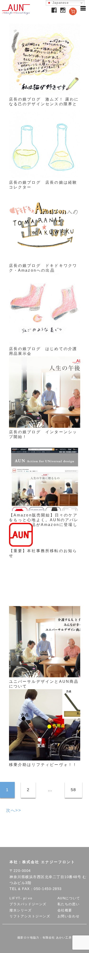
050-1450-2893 (48, 889)
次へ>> (13, 810)
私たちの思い (68, 904)
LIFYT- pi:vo (20, 898)
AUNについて (68, 898)
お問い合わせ (68, 916)
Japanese (60, 3)
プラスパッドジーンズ (28, 904)
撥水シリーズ (20, 910)
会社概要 (64, 910)
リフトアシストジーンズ (29, 916)
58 (73, 789)
